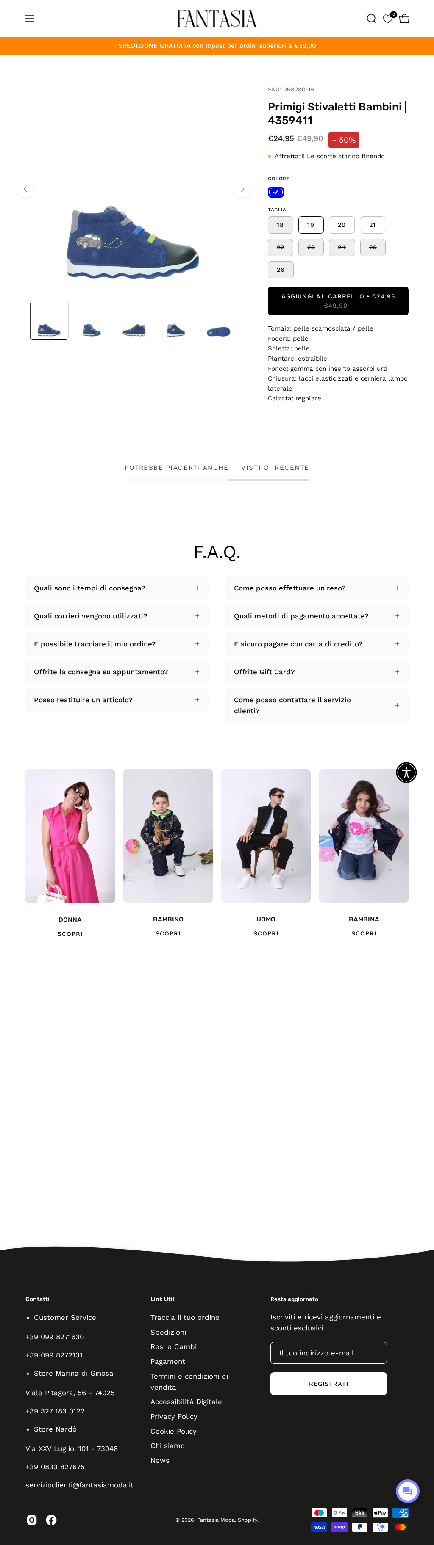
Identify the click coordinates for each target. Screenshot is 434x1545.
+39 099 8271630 (54, 1337)
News (160, 1460)
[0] (387, 18)
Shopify (247, 1520)
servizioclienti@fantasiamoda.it (79, 1485)
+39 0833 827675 (55, 1466)
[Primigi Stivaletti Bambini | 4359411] (49, 321)
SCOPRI (70, 933)
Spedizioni (168, 1331)
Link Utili (163, 1299)
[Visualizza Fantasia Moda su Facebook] (51, 1520)
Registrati (329, 1383)
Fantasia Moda (216, 1520)
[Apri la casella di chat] (408, 1491)
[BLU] (276, 192)
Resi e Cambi (173, 1346)
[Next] (242, 189)
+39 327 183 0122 (55, 1411)
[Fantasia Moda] (217, 18)
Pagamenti (168, 1361)
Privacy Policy (174, 1416)
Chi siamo (167, 1445)
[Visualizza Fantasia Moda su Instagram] (31, 1520)
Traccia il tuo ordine (185, 1317)
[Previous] (25, 189)
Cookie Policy (173, 1430)
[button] (371, 19)
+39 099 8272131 (54, 1355)
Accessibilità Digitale (186, 1401)
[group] (217, 854)
